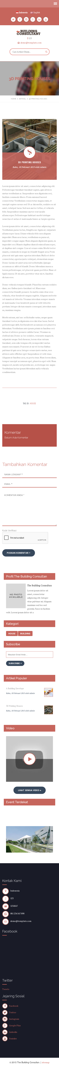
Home (13, 99)
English (36, 12)
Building (25, 633)
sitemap (45, 1062)
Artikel (22, 99)
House (33, 403)
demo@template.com (30, 42)
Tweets (5, 989)
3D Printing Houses (14, 706)
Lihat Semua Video (29, 790)
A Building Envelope (15, 688)
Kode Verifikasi (9, 530)
